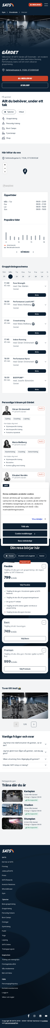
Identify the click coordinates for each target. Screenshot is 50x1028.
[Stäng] (44, 566)
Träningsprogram (8, 949)
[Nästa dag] (33, 252)
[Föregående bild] (16, 724)
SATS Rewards (7, 880)
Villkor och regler (8, 997)
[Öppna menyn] (46, 5)
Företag (5, 866)
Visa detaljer (37, 519)
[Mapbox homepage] (8, 185)
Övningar (5, 922)
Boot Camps (6, 917)
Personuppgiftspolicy (10, 984)
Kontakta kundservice (10, 988)
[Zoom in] (5, 165)
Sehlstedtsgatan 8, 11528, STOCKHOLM (22, 70)
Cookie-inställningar (23, 534)
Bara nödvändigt (25, 541)
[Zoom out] (5, 168)
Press (4, 875)
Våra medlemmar (8, 969)
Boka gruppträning (8, 904)
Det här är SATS (7, 862)
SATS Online (6, 944)
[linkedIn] (40, 1016)
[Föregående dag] (16, 252)
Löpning (5, 940)
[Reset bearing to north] (5, 172)
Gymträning (6, 926)
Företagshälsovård (9, 964)
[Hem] (8, 4)
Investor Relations (8, 884)
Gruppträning (7, 908)
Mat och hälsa (7, 973)
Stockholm (13, 12)
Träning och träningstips (10, 959)
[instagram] (34, 1016)
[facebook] (29, 1016)
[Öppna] (44, 622)
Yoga (4, 935)
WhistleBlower (7, 889)
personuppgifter (11, 1023)
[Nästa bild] (34, 724)
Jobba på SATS (7, 871)
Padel (4, 931)
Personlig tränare (8, 913)
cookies (45, 1021)
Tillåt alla (25, 526)
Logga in (5, 993)
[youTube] (46, 1016)
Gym (3, 12)
